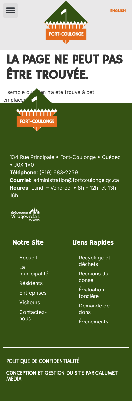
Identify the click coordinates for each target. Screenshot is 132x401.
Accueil (28, 257)
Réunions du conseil (93, 276)
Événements (93, 321)
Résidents (31, 283)
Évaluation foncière (91, 292)
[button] (10, 10)
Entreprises (32, 293)
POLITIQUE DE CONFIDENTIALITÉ (42, 361)
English (118, 10)
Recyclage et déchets (94, 260)
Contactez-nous (33, 315)
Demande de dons (94, 308)
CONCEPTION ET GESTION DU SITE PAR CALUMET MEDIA (62, 376)
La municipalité (33, 270)
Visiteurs (29, 302)
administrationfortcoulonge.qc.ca (76, 180)
